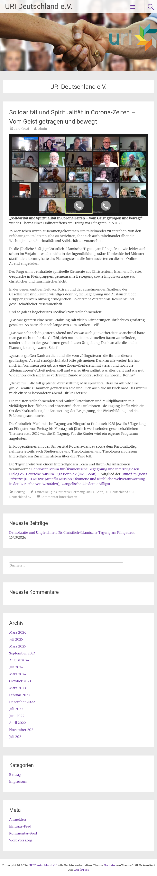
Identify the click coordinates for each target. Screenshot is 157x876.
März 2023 (17, 688)
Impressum (18, 781)
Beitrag (19, 492)
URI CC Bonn (94, 492)
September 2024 (22, 653)
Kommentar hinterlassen (59, 497)
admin (42, 129)
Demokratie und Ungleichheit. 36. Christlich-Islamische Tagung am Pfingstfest (72, 532)
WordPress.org (20, 840)
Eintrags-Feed (20, 826)
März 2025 (17, 646)
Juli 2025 (16, 639)
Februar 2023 (19, 695)
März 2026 (17, 632)
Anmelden (17, 819)
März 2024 (17, 674)
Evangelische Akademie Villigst (85, 484)
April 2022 (17, 723)
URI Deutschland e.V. (38, 6)
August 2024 (19, 660)
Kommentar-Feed (23, 833)
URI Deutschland (116, 492)
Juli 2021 (16, 737)
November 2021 (22, 730)
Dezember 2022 (22, 702)
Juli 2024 (16, 667)
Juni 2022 (17, 716)
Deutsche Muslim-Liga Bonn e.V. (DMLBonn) (61, 474)
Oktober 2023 (20, 681)
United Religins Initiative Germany (59, 492)
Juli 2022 (16, 709)
